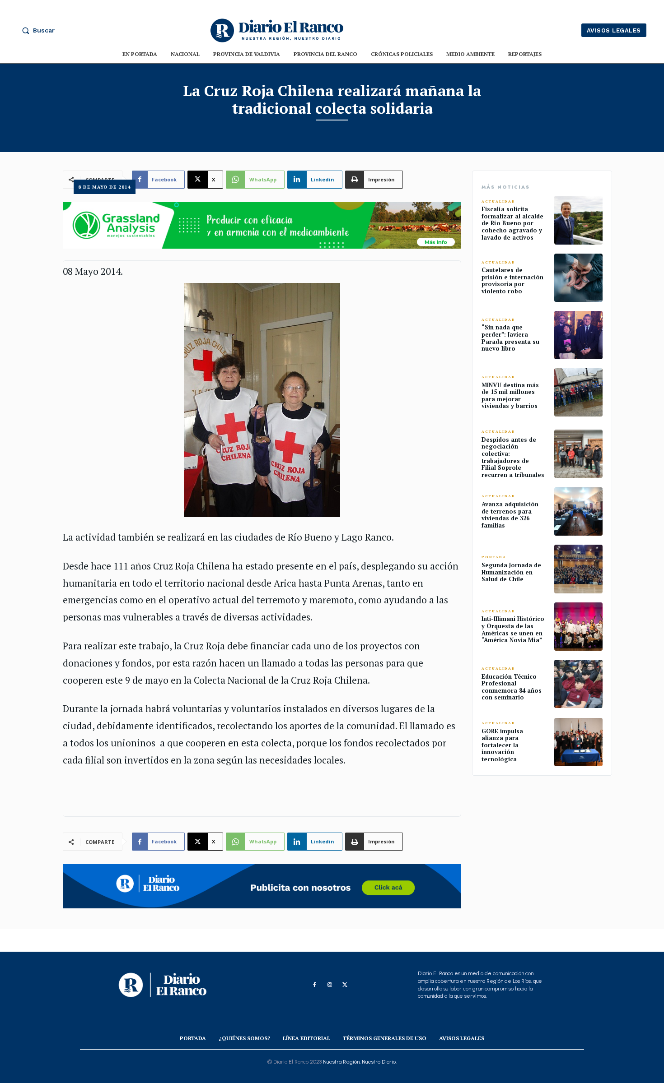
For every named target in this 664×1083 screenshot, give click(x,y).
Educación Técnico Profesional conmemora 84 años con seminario (512, 687)
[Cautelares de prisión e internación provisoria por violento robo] (578, 278)
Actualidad (498, 201)
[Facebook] (314, 985)
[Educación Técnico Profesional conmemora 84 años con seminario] (578, 684)
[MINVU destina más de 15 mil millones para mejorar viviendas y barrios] (578, 392)
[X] (345, 985)
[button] (36, 30)
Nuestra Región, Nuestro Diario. (360, 1062)
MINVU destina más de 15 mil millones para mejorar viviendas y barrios (510, 395)
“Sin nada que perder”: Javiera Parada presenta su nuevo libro (510, 337)
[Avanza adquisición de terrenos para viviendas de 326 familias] (578, 511)
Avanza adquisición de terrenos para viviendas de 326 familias (510, 514)
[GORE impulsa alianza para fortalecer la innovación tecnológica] (578, 742)
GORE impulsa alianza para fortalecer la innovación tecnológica (502, 745)
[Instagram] (329, 985)
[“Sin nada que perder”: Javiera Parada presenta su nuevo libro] (578, 335)
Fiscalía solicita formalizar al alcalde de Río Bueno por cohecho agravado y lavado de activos (512, 223)
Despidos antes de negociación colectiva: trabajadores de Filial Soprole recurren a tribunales (513, 457)
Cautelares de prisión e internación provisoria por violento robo (512, 280)
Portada (494, 557)
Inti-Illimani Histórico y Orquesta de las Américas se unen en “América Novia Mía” (513, 629)
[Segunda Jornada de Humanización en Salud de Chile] (578, 569)
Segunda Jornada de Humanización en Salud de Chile (511, 572)
